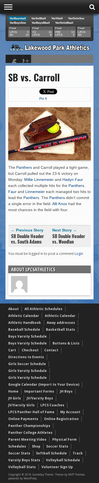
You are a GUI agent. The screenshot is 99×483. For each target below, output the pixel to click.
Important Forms (39, 391)
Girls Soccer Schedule (27, 363)
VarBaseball (18, 18)
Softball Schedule (51, 453)
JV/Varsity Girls (21, 405)
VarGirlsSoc (76, 18)
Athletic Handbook (24, 322)
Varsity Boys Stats (24, 460)
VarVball (57, 18)
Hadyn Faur (72, 179)
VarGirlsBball (64, 22)
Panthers (24, 167)
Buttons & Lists (66, 343)
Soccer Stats (57, 446)
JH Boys (66, 391)
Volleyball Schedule (63, 460)
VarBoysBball (41, 22)
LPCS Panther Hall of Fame (31, 412)
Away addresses (61, 322)
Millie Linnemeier (39, 179)
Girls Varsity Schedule (27, 370)
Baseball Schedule (24, 329)
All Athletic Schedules (43, 309)
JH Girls (14, 398)
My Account (70, 412)
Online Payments (23, 418)
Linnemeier (35, 191)
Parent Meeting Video (27, 439)
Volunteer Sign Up (57, 467)
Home (13, 391)
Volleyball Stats (22, 467)
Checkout (30, 350)
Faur (12, 191)
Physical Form (64, 439)
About (13, 309)
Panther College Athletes (30, 432)
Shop (36, 446)
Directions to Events (26, 357)
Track (78, 453)
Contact (51, 350)
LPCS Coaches (52, 405)
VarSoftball (38, 18)
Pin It (43, 99)
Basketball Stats (60, 329)
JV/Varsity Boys (40, 398)
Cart (12, 350)
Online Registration (61, 418)
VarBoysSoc (18, 22)
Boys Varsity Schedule (27, 336)
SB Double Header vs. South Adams (27, 238)
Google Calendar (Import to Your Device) (43, 384)
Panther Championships (29, 425)
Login (79, 253)
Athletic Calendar (23, 315)
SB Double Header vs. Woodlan (68, 238)
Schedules (17, 446)
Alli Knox (59, 204)
